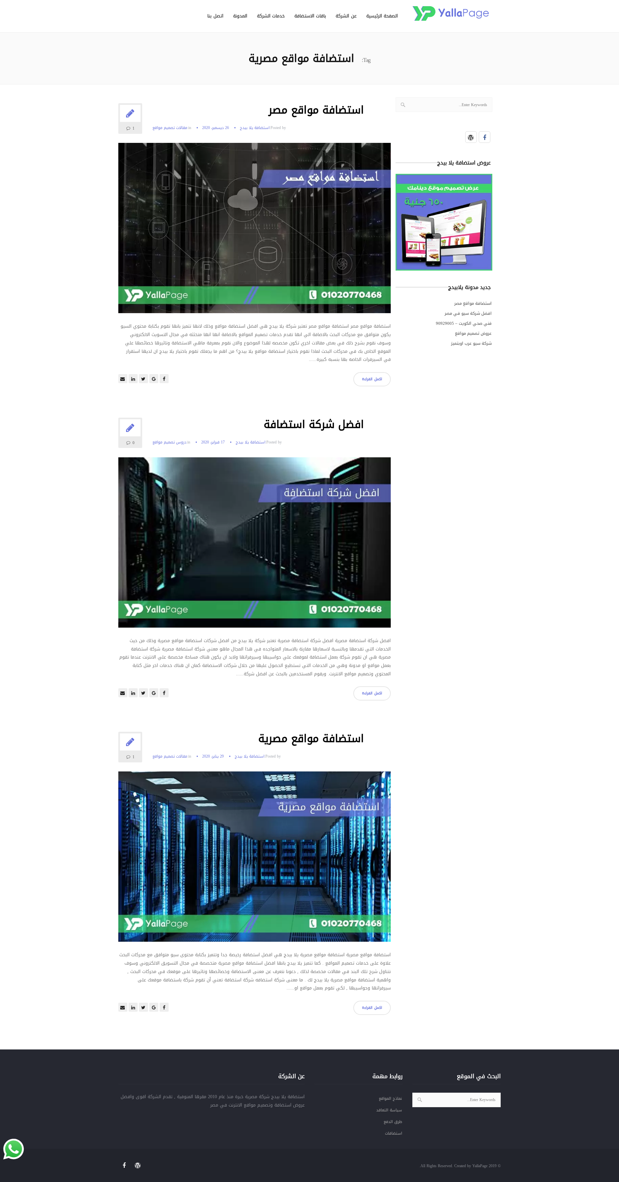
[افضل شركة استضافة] (254, 546)
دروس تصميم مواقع (169, 442)
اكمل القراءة (372, 379)
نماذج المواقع (390, 1098)
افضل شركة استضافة (314, 424)
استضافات (393, 1133)
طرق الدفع (393, 1121)
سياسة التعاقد (389, 1110)
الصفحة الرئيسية (382, 16)
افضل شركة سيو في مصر (468, 313)
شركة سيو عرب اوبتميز (471, 343)
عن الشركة (346, 16)
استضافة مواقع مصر (316, 110)
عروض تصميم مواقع (473, 333)
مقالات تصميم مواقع (169, 128)
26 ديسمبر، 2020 (215, 127)
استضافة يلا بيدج (255, 127)
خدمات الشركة (271, 16)
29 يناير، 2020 (213, 756)
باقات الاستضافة (310, 16)
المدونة (240, 16)
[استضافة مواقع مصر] (254, 232)
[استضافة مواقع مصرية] (254, 861)
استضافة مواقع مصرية (311, 739)
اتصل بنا (215, 16)
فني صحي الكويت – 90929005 (464, 323)
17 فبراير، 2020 (213, 442)
